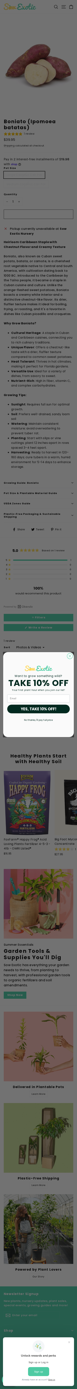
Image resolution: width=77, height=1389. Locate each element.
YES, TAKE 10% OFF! (38, 709)
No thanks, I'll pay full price (38, 720)
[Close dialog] (70, 656)
